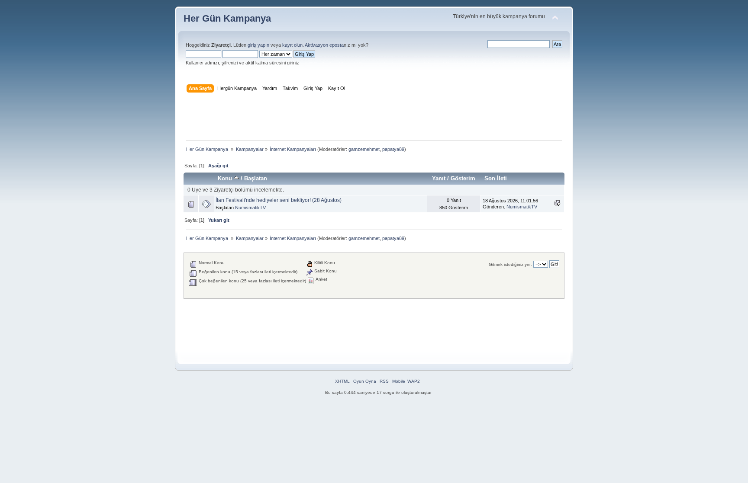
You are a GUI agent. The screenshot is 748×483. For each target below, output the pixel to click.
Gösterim (463, 178)
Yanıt (438, 178)
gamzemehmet (364, 149)
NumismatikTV (250, 207)
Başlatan (255, 178)
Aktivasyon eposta (324, 45)
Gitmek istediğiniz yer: (510, 264)
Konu (226, 178)
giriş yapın (258, 45)
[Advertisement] (374, 118)
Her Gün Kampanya (227, 18)
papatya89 (393, 149)
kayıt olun (292, 45)
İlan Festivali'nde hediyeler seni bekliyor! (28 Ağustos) (279, 200)
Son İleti (495, 178)
